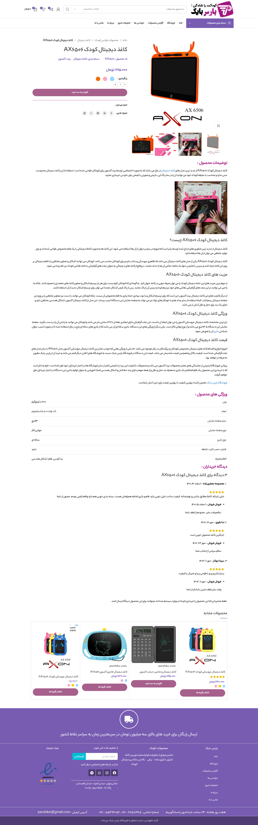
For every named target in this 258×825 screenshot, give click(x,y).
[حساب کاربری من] (58, 9)
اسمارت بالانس (141, 757)
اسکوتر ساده (156, 757)
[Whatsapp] (99, 772)
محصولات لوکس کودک (106, 41)
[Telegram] (91, 772)
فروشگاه (214, 764)
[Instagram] (107, 772)
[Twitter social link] (104, 113)
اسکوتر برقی (148, 757)
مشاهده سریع (182, 637)
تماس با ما (213, 800)
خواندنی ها (213, 778)
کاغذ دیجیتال (83, 41)
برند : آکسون (64, 59)
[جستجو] (68, 9)
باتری (216, 332)
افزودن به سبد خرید (80, 92)
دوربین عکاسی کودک (133, 759)
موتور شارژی (163, 757)
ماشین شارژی (169, 757)
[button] (153, 683)
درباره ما (214, 793)
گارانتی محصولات (210, 771)
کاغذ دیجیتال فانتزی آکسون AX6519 (108, 672)
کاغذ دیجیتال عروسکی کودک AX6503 (205, 672)
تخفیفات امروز (211, 785)
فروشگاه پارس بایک (217, 383)
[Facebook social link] (111, 113)
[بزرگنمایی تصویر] (218, 125)
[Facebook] (114, 772)
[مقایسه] (182, 629)
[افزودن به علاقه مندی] (182, 645)
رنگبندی (123, 79)
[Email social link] (98, 113)
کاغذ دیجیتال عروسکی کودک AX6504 (58, 677)
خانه (124, 41)
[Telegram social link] (84, 113)
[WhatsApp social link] (91, 113)
